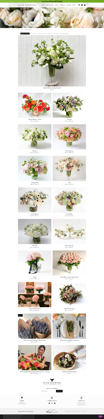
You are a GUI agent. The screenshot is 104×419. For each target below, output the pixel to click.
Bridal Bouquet (50, 33)
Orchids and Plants (42, 33)
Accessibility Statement (68, 411)
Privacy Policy (25, 416)
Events (56, 5)
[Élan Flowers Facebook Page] (49, 403)
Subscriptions (49, 5)
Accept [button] (100, 416)
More (73, 5)
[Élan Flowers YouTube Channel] (54, 403)
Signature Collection (25, 33)
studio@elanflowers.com (81, 405)
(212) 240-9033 (82, 402)
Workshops (62, 5)
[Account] (85, 5)
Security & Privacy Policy (77, 411)
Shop (43, 5)
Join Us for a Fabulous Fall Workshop (52, 1)
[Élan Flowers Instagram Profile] (52, 403)
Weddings (68, 5)
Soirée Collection (33, 33)
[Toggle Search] (79, 5)
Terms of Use (84, 411)
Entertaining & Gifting (63, 33)
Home (19, 29)
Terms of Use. (31, 416)
